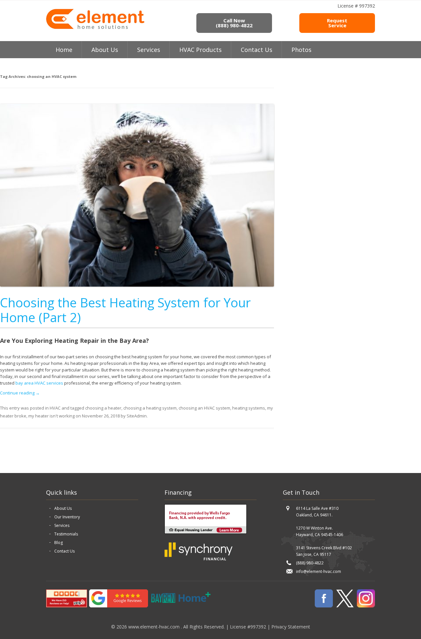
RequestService (337, 23)
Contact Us (256, 50)
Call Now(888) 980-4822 (234, 23)
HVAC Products (200, 50)
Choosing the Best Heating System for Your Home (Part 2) (125, 310)
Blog (58, 542)
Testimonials (66, 534)
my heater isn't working (51, 416)
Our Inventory (67, 517)
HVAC (55, 408)
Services (148, 50)
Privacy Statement (290, 627)
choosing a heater (103, 408)
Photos (301, 50)
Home (64, 50)
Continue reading (20, 393)
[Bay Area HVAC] (95, 28)
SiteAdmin (137, 416)
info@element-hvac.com (318, 571)
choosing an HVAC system (204, 408)
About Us (63, 508)
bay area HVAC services (39, 383)
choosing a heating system (150, 408)
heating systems (248, 408)
